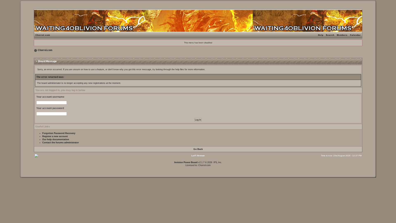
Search (330, 35)
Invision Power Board (186, 162)
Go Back (198, 149)
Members (342, 35)
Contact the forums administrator (60, 142)
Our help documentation (55, 139)
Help (320, 35)
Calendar (355, 35)
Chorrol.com (42, 35)
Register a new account (55, 136)
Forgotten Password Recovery (58, 133)
